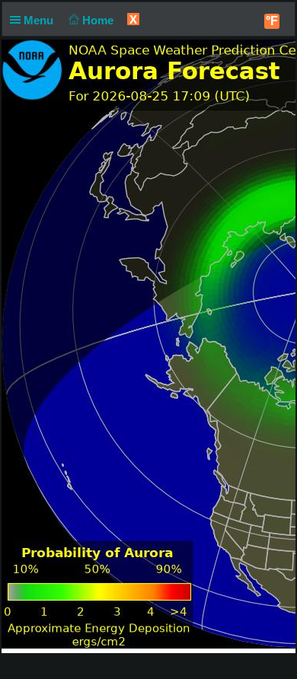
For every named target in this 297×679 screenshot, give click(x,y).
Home (99, 20)
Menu (40, 20)
